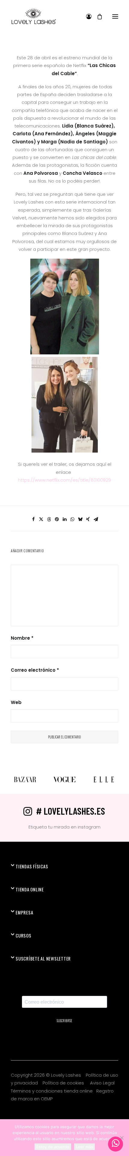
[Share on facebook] (33, 519)
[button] (115, 16)
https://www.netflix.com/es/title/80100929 (64, 480)
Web (16, 702)
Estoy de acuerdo (52, 1146)
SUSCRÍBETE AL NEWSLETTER (43, 958)
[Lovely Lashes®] (33, 16)
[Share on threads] (48, 519)
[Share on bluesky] (80, 519)
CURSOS (24, 935)
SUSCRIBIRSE (64, 1020)
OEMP (46, 1099)
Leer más (84, 1146)
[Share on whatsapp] (72, 519)
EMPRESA (24, 912)
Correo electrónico (35, 670)
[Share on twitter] (41, 519)
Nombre (22, 638)
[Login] (86, 16)
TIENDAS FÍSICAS (32, 866)
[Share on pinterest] (56, 519)
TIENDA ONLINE (30, 889)
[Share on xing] (88, 519)
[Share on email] (95, 519)
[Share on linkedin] (64, 519)
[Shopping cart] (97, 16)
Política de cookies (64, 1083)
